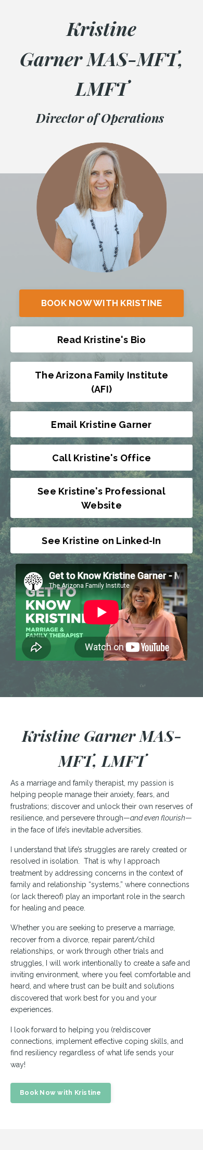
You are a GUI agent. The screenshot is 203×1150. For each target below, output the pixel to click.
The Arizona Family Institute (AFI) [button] (101, 382)
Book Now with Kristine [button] (61, 1092)
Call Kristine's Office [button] (101, 457)
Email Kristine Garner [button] (101, 424)
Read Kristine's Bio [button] (101, 339)
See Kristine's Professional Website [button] (101, 498)
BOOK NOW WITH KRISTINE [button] (101, 303)
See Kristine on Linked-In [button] (101, 540)
